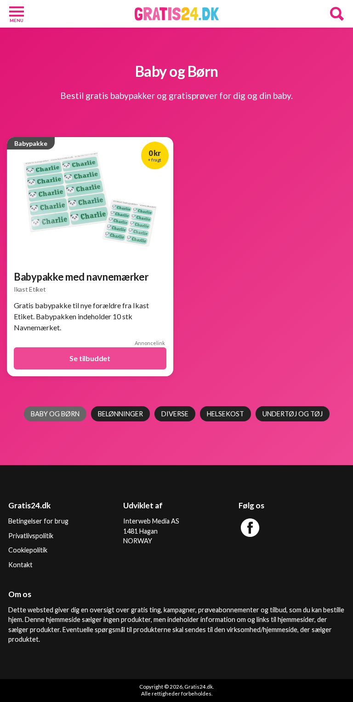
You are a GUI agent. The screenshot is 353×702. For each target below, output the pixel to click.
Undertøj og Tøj (292, 414)
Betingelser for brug (38, 521)
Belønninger (120, 414)
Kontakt (20, 565)
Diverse (174, 414)
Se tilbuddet (89, 358)
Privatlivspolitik (30, 536)
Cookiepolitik (27, 550)
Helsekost (225, 414)
